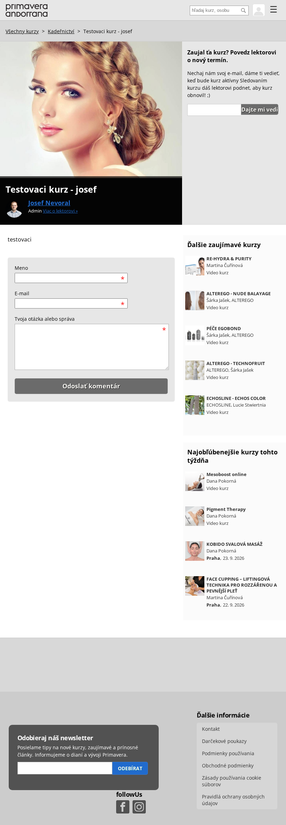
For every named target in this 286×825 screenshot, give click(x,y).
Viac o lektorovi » (60, 211)
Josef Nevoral (49, 203)
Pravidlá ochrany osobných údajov (233, 800)
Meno (21, 268)
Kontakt (211, 729)
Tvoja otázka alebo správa (45, 318)
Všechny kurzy (22, 31)
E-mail (22, 293)
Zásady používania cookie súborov (231, 781)
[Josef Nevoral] (14, 209)
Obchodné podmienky (228, 765)
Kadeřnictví (61, 31)
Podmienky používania (228, 753)
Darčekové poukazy (224, 741)
